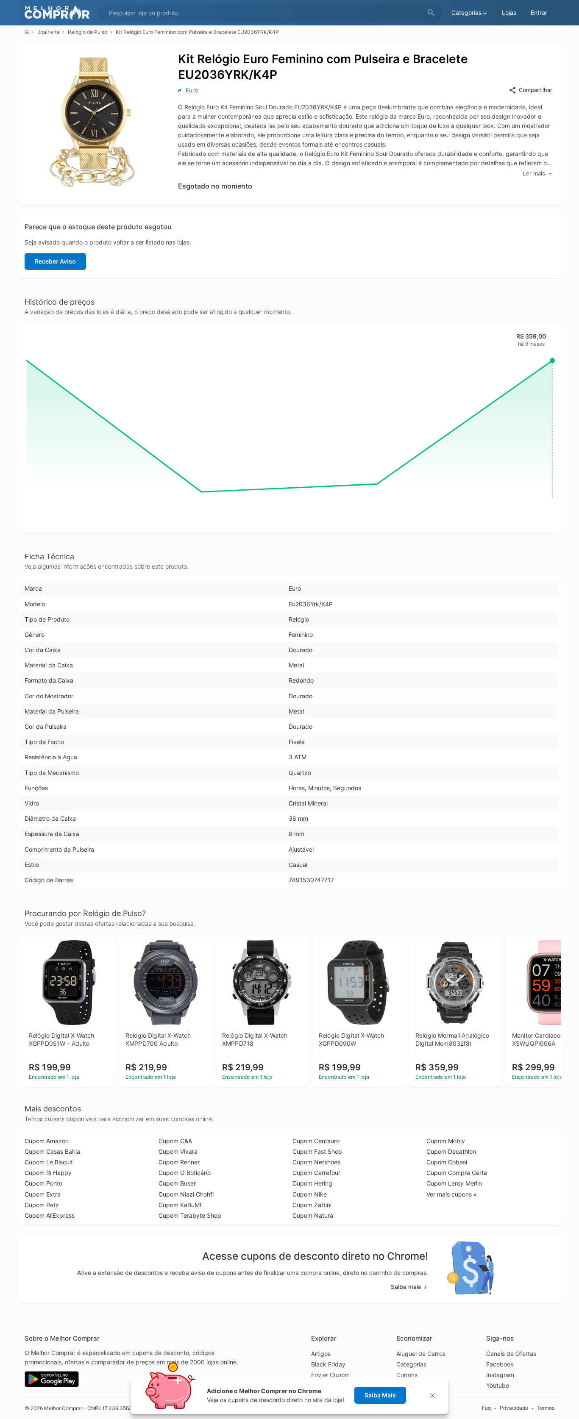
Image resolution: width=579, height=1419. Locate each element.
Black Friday (328, 1364)
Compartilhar (535, 89)
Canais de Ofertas (511, 1353)
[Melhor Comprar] (59, 13)
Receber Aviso (55, 261)
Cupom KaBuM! (180, 1204)
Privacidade (514, 1408)
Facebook (500, 1364)
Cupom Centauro (316, 1140)
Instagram (500, 1374)
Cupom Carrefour (316, 1172)
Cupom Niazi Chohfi (186, 1194)
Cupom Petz (42, 1204)
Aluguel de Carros (420, 1353)
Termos (545, 1408)
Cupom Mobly (445, 1140)
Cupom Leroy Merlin (454, 1183)
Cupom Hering (312, 1183)
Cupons (407, 1374)
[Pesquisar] (431, 13)
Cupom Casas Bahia (52, 1151)
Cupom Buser (177, 1183)
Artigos (321, 1353)
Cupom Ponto (43, 1183)
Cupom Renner (179, 1162)
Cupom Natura (312, 1215)
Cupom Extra (43, 1194)
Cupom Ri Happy (48, 1172)
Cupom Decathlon (451, 1151)
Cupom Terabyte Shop (190, 1215)
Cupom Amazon (47, 1140)
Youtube (497, 1385)
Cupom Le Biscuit (49, 1162)
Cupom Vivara (178, 1151)
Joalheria (48, 32)
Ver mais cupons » (451, 1194)
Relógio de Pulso (87, 32)
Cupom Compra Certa (456, 1172)
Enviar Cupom (330, 1374)
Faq (486, 1408)
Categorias (411, 1364)
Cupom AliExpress (50, 1215)
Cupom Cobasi (446, 1162)
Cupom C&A (175, 1140)
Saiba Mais (380, 1395)
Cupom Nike (309, 1194)
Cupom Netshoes (316, 1162)
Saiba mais (406, 1286)
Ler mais (534, 173)
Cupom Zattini (311, 1204)
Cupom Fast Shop (317, 1151)
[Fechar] (435, 1395)
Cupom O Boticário (185, 1172)
